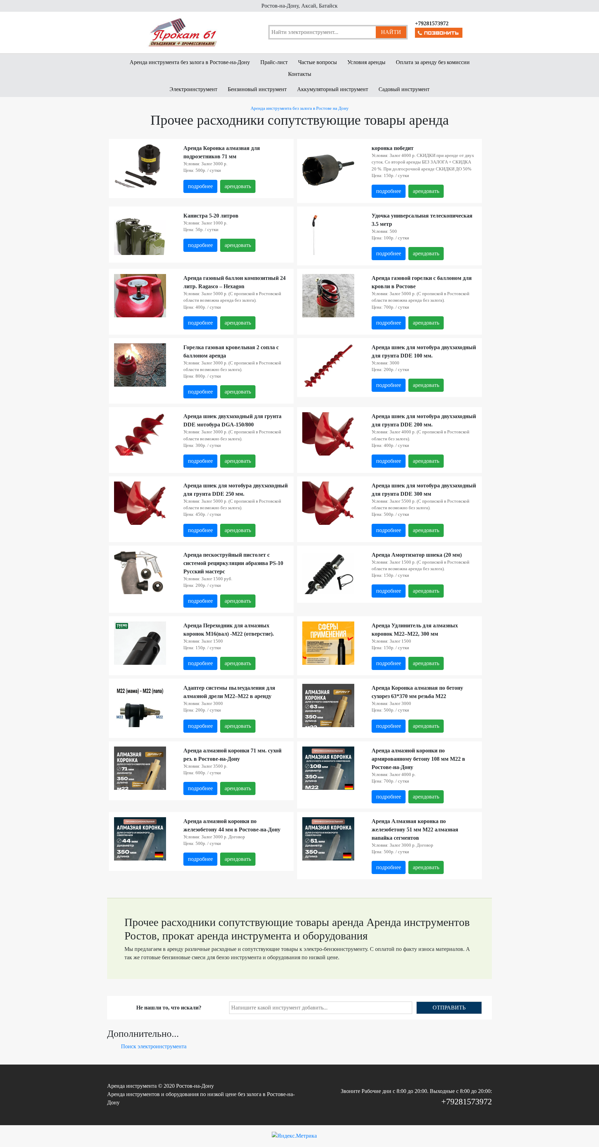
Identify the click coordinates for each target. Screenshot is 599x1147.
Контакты (299, 74)
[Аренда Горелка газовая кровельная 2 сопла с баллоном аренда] (140, 367)
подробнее (200, 186)
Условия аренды (366, 62)
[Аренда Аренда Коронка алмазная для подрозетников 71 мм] (140, 170)
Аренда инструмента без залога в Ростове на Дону (300, 108)
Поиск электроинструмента (153, 1046)
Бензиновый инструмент (257, 89)
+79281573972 (466, 1101)
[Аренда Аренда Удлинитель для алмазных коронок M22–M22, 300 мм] (328, 656)
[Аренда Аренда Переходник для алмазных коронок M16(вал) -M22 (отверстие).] (140, 655)
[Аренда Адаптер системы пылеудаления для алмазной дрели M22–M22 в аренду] (140, 718)
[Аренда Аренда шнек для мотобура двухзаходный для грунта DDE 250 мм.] (140, 506)
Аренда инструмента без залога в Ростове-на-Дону (190, 62)
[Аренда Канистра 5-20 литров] (140, 237)
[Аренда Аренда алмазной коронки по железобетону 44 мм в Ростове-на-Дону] (140, 851)
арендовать (238, 186)
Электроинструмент (193, 89)
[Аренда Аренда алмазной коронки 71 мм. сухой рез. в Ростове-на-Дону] (140, 780)
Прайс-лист (274, 62)
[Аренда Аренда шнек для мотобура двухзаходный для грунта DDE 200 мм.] (328, 437)
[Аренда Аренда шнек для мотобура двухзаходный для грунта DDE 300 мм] (328, 506)
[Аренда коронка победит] (328, 170)
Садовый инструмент (404, 89)
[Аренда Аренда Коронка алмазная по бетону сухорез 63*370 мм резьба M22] (328, 718)
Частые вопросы (317, 62)
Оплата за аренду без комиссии (433, 62)
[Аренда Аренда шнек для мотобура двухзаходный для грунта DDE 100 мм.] (328, 367)
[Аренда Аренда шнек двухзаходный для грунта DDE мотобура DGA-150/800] (140, 439)
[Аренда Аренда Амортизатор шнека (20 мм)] (328, 576)
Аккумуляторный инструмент (332, 89)
